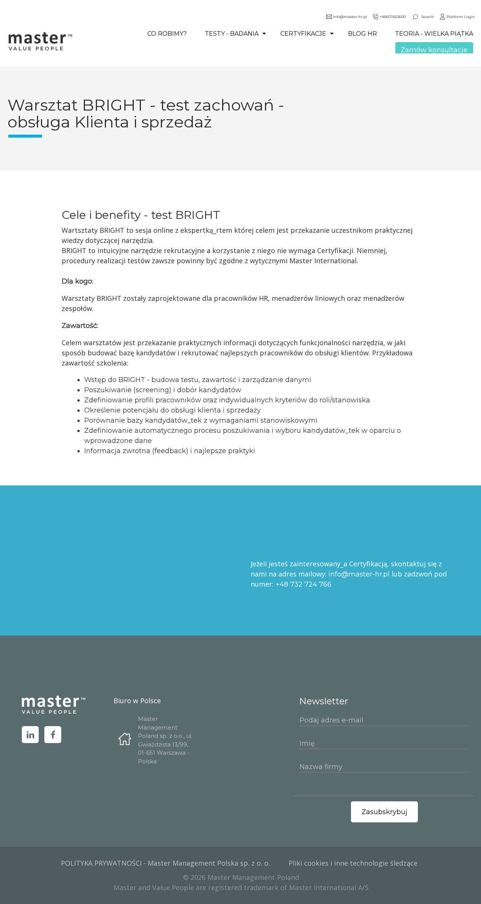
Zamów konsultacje (434, 50)
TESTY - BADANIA (232, 33)
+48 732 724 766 (303, 584)
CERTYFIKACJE (303, 33)
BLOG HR (362, 33)
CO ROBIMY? (167, 33)
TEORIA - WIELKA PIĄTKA (434, 33)
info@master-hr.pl (350, 16)
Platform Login (460, 16)
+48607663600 (393, 16)
